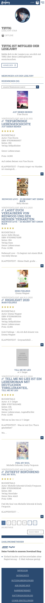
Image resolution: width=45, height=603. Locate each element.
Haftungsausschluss (22, 595)
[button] (35, 2)
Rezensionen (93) (10, 81)
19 (24, 523)
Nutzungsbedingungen (23, 580)
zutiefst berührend (22, 472)
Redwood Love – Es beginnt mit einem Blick (22, 200)
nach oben (34, 532)
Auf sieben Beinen (22, 112)
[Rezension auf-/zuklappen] (42, 173)
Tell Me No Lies (22, 370)
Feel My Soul (22, 463)
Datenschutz (22, 575)
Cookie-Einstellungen (22, 600)
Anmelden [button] (8, 65)
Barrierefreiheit (22, 590)
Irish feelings (22, 291)
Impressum (22, 570)
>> (35, 523)
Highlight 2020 (17, 300)
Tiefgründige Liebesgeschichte (16, 122)
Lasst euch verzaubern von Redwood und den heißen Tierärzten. (18, 214)
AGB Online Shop (22, 585)
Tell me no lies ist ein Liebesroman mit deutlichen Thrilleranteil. (22, 383)
